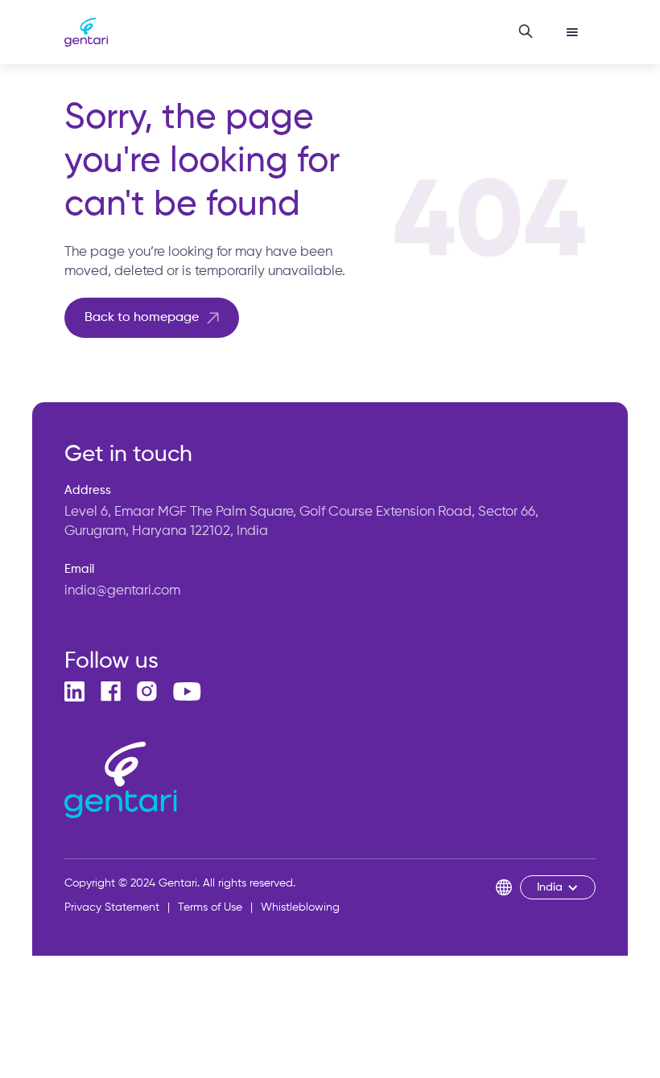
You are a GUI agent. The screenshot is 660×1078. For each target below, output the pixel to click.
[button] (572, 32)
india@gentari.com (122, 591)
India (550, 887)
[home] (86, 32)
